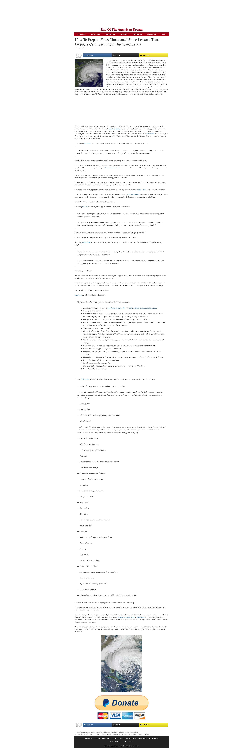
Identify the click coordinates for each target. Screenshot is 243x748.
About (115, 738)
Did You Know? (142, 738)
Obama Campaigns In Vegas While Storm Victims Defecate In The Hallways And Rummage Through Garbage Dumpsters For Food (113, 734)
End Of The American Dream (122, 29)
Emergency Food (110, 34)
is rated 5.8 (150, 133)
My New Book (81, 34)
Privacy (121, 738)
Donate (163, 34)
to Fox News (86, 242)
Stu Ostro (87, 143)
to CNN (84, 207)
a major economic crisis (126, 617)
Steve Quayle (123, 34)
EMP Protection (137, 34)
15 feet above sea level (111, 168)
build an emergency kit (116, 307)
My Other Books (95, 34)
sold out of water (132, 194)
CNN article (85, 379)
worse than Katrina (114, 129)
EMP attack (141, 617)
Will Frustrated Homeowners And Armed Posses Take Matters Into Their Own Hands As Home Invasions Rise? (107, 732)
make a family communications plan (143, 307)
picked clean (141, 190)
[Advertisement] (121, 13)
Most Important (151, 34)
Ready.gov (78, 295)
